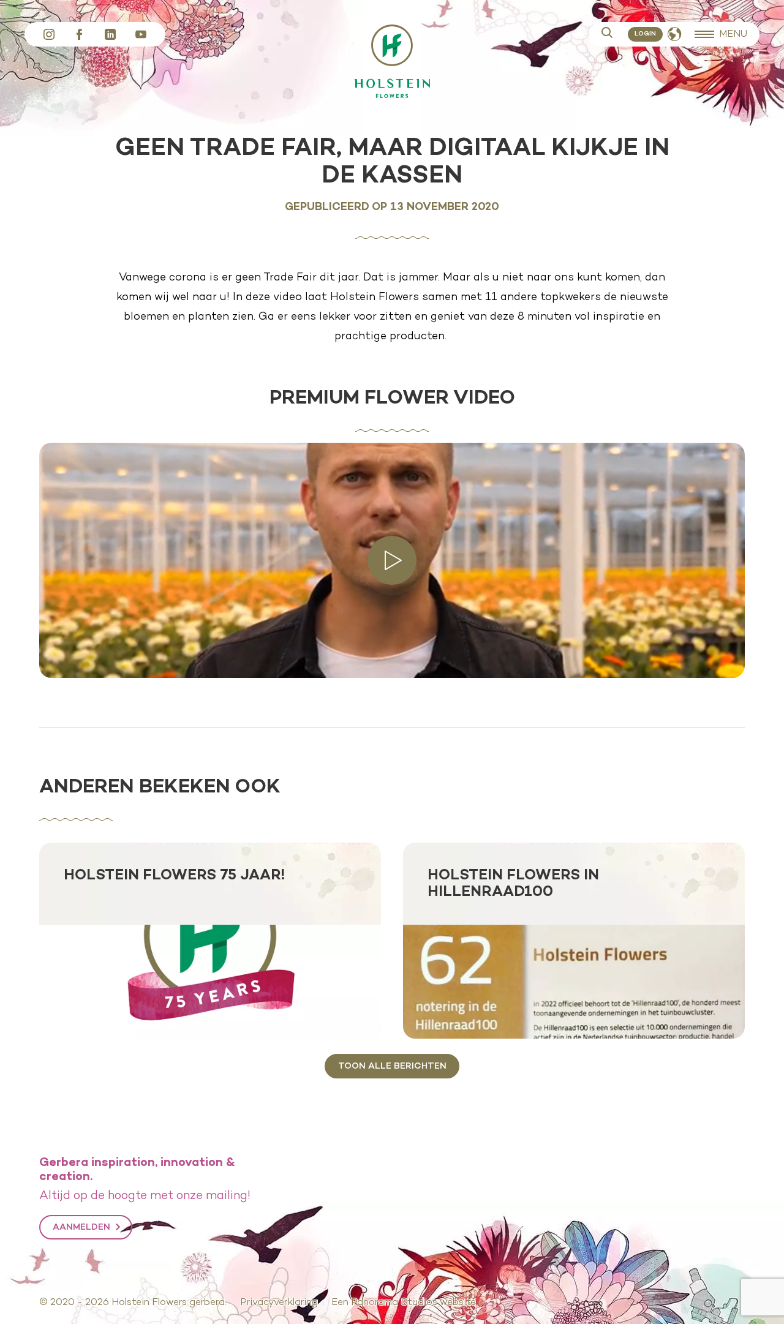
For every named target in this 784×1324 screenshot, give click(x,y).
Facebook (79, 34)
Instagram (49, 34)
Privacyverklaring (279, 1302)
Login (645, 34)
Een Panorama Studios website (403, 1302)
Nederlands (674, 34)
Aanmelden (81, 1227)
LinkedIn (110, 34)
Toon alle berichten (392, 1066)
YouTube (141, 34)
